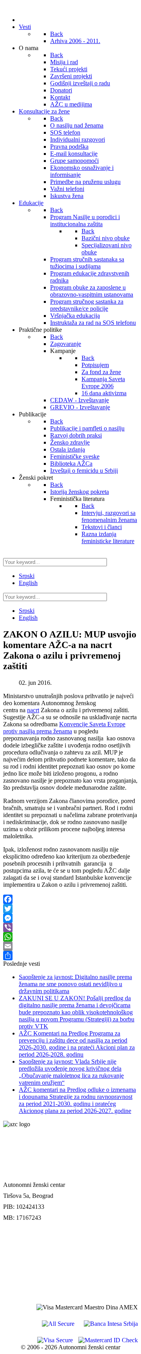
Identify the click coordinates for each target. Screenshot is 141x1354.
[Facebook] (70, 899)
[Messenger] (70, 918)
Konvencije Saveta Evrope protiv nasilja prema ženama (64, 728)
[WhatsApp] (70, 937)
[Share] (70, 955)
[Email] (70, 946)
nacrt (33, 710)
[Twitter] (70, 908)
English (28, 583)
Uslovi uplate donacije (32, 1238)
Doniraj (13, 1254)
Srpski (26, 576)
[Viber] (70, 927)
